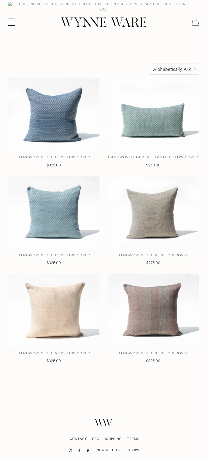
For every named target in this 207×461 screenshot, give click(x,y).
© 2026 (134, 450)
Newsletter (108, 450)
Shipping (113, 439)
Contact (78, 439)
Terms (133, 439)
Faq (95, 439)
